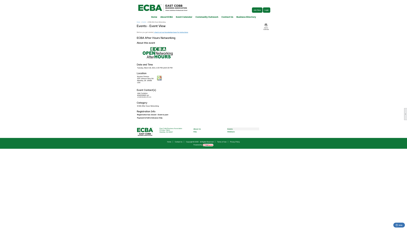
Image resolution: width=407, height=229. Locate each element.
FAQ (195, 132)
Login (266, 10)
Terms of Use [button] (221, 142)
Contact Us (227, 17)
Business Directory (246, 17)
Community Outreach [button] (206, 17)
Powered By (198, 145)
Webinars (231, 132)
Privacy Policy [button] (235, 142)
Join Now (257, 10)
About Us (197, 129)
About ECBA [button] (166, 17)
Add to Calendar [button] (266, 26)
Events (144, 22)
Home (154, 17)
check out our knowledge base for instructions (171, 32)
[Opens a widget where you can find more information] (399, 225)
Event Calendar (184, 17)
